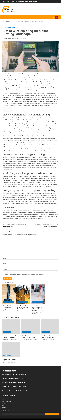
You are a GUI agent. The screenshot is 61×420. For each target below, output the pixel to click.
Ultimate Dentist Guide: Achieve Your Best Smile (14, 386)
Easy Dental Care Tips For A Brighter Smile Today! (14, 374)
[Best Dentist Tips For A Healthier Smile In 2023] (50, 326)
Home (13, 1)
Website (5, 269)
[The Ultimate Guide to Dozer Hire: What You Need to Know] (23, 294)
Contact (35, 1)
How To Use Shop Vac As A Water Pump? (8, 307)
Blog (30, 1)
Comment (6, 237)
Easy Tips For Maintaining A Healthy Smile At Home (15, 378)
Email (4, 263)
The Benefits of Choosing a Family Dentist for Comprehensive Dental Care (46, 224)
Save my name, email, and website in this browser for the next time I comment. (24, 274)
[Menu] (7, 17)
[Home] (3, 17)
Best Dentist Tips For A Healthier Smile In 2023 (14, 382)
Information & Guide (9, 27)
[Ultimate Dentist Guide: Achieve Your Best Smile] (11, 349)
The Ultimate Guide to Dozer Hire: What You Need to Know (22, 307)
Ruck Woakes (8, 38)
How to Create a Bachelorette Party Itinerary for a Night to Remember (15, 224)
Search (6, 411)
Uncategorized (7, 332)
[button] (7, 17)
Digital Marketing (19, 1)
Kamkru (21, 88)
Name (5, 258)
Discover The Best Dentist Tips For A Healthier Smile (15, 390)
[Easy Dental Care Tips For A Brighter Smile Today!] (11, 326)
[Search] (54, 17)
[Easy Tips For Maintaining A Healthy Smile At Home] (30, 326)
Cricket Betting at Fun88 (47, 88)
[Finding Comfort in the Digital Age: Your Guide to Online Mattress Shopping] (38, 294)
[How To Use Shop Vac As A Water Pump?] (9, 294)
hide (10, 109)
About (26, 1)
